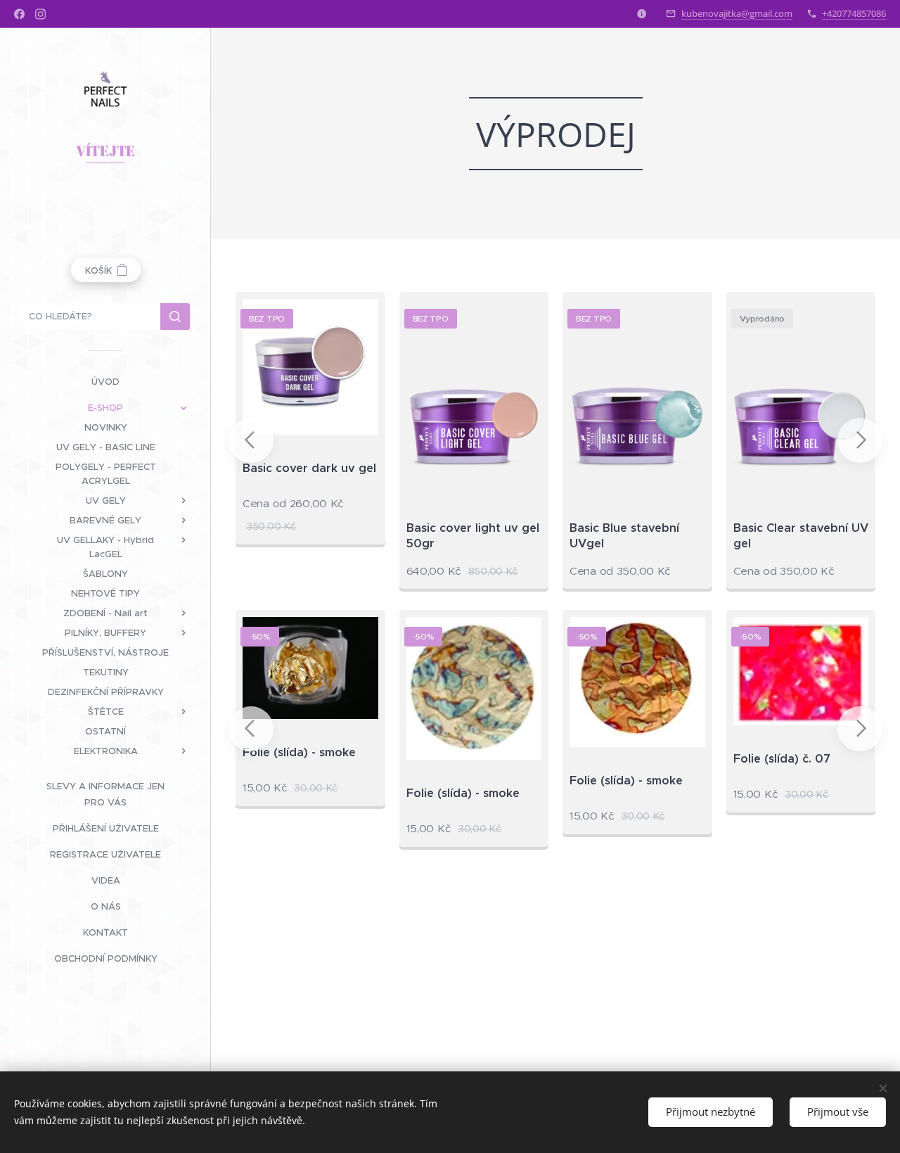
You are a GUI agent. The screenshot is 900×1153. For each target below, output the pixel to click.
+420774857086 (854, 13)
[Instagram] (40, 14)
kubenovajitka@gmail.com (736, 13)
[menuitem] (105, 382)
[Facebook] (19, 14)
